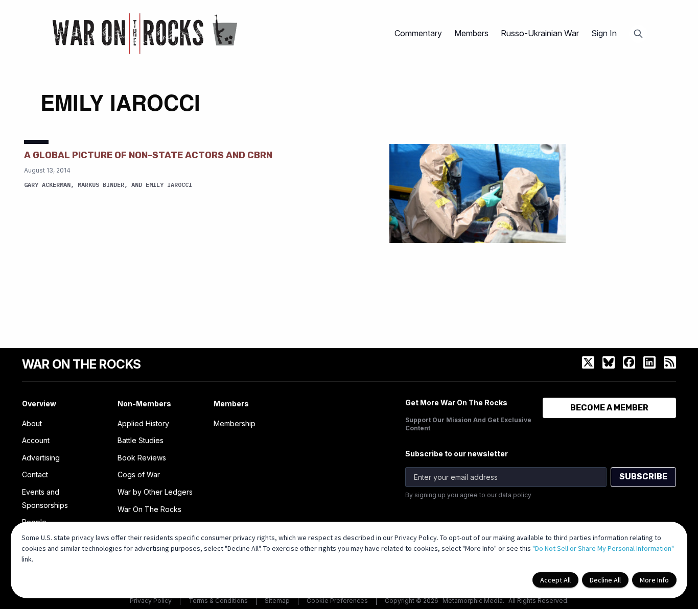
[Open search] (638, 34)
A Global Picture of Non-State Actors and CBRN (148, 155)
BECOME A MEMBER (609, 407)
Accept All (555, 579)
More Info (654, 579)
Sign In (604, 33)
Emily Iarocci (169, 184)
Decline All (605, 579)
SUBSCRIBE (643, 476)
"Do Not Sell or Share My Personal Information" (603, 548)
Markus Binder (101, 184)
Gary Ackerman (47, 184)
